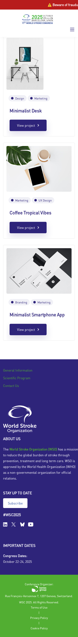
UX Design (45, 200)
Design (19, 98)
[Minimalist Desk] (24, 63)
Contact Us (11, 385)
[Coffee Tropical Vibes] (39, 168)
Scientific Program (16, 378)
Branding (21, 302)
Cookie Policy (39, 628)
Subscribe (15, 503)
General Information (17, 370)
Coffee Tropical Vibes (30, 212)
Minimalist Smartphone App (37, 314)
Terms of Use (39, 607)
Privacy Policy (39, 618)
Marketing (40, 98)
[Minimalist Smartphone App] (39, 270)
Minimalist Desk (26, 110)
